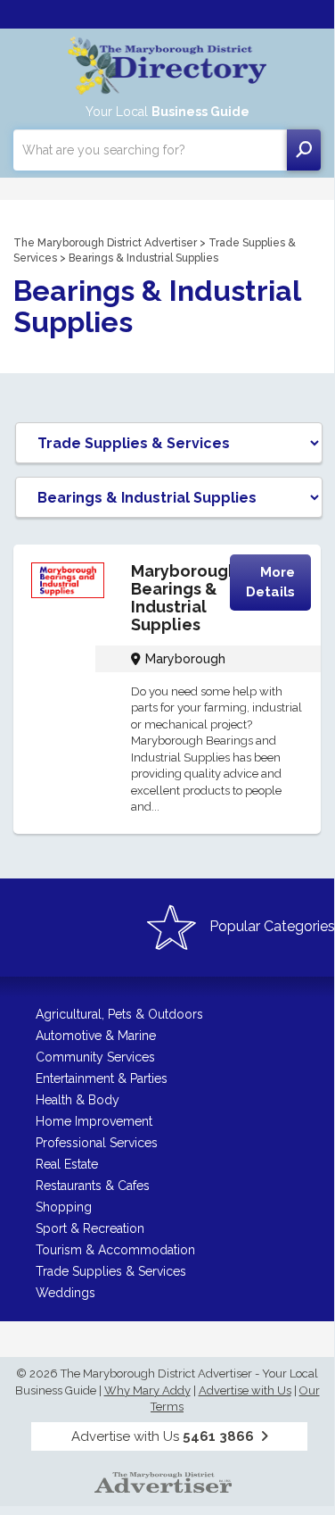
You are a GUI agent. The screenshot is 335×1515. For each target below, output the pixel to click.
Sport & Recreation (90, 1228)
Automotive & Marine (96, 1035)
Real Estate (67, 1164)
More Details (270, 581)
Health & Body (77, 1100)
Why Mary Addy (147, 1390)
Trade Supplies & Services (111, 1271)
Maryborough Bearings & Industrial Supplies (184, 597)
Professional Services (97, 1143)
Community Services (95, 1057)
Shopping (64, 1207)
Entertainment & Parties (102, 1078)
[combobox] (150, 150)
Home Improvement (94, 1121)
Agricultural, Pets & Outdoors (119, 1014)
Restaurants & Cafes (93, 1185)
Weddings (65, 1293)
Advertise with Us (245, 1390)
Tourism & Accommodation (115, 1250)
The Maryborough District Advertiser (105, 243)
